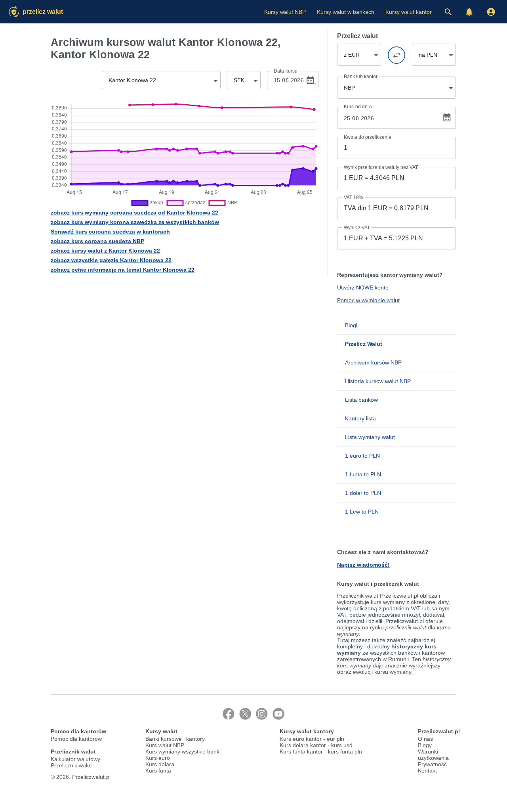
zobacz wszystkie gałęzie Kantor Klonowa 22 (111, 260)
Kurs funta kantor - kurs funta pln (321, 751)
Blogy (425, 745)
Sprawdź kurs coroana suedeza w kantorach (110, 231)
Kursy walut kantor (408, 12)
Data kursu (285, 71)
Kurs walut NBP (164, 745)
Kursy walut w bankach (345, 12)
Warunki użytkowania (433, 754)
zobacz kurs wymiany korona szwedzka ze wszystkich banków (135, 222)
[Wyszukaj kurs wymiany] (448, 12)
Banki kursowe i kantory (175, 739)
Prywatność (432, 764)
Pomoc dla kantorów (76, 739)
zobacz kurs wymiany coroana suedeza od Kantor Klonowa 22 (134, 212)
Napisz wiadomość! (363, 565)
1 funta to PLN (363, 474)
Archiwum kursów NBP (373, 362)
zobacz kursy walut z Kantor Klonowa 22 (105, 250)
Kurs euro (157, 758)
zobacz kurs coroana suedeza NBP (97, 241)
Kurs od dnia (358, 106)
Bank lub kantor (360, 76)
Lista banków (361, 400)
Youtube (278, 714)
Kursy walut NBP (285, 12)
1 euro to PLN (362, 455)
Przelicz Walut (43, 11)
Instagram (262, 714)
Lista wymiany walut (370, 437)
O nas (425, 739)
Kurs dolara (159, 764)
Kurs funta (158, 770)
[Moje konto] (491, 12)
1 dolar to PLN (363, 493)
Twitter (245, 714)
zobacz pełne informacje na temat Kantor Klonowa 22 (122, 269)
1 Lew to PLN (362, 511)
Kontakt (427, 770)
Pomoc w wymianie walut (368, 300)
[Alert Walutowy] (469, 12)
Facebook (228, 714)
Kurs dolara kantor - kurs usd (316, 745)
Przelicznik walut (71, 765)
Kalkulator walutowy (75, 759)
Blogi (351, 325)
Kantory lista (360, 418)
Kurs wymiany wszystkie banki (183, 751)
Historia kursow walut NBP (378, 381)
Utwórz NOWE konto (363, 287)
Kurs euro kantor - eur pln (312, 739)
